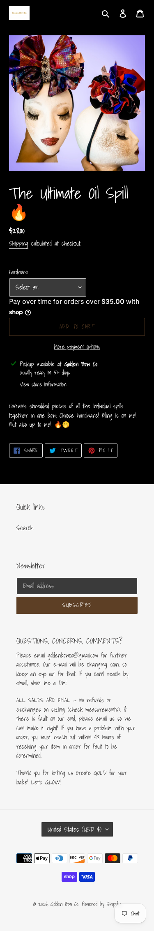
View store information (43, 384)
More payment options (77, 347)
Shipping (18, 243)
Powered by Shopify (101, 904)
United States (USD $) (74, 829)
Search (24, 527)
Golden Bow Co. (65, 904)
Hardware (18, 272)
